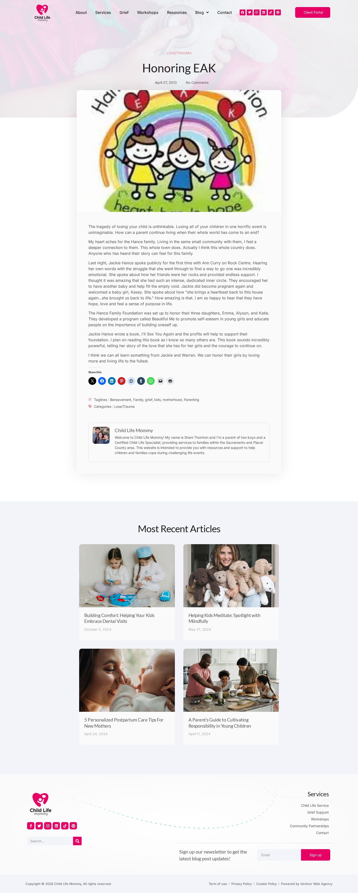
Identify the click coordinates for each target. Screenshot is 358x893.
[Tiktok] (271, 12)
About (81, 12)
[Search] (77, 841)
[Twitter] (250, 12)
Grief (124, 12)
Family (138, 400)
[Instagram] (257, 12)
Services (103, 12)
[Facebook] (242, 12)
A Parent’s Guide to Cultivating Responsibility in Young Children (219, 723)
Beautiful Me (163, 318)
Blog (199, 12)
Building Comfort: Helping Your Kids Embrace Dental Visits (119, 618)
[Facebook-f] (30, 825)
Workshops (148, 12)
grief (148, 400)
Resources (177, 12)
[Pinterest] (278, 12)
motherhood (172, 400)
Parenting (191, 400)
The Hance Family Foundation (115, 313)
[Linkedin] (264, 12)
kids (157, 400)
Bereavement (120, 400)
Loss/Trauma (179, 53)
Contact (224, 12)
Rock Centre (239, 262)
